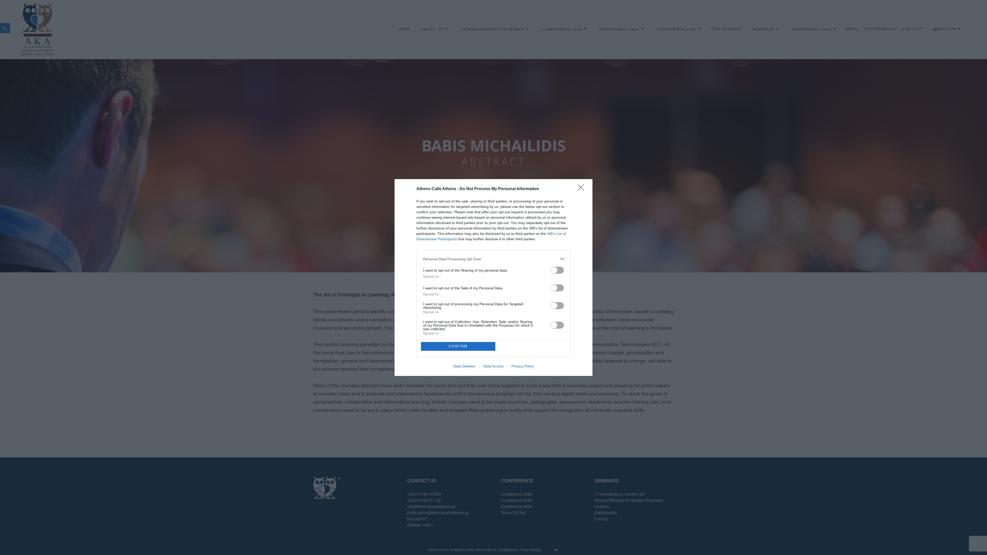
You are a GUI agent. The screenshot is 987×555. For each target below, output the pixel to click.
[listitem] (493, 259)
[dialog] (493, 277)
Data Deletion (464, 366)
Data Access (493, 366)
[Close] (582, 189)
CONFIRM (458, 346)
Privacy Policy (522, 366)
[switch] (557, 270)
